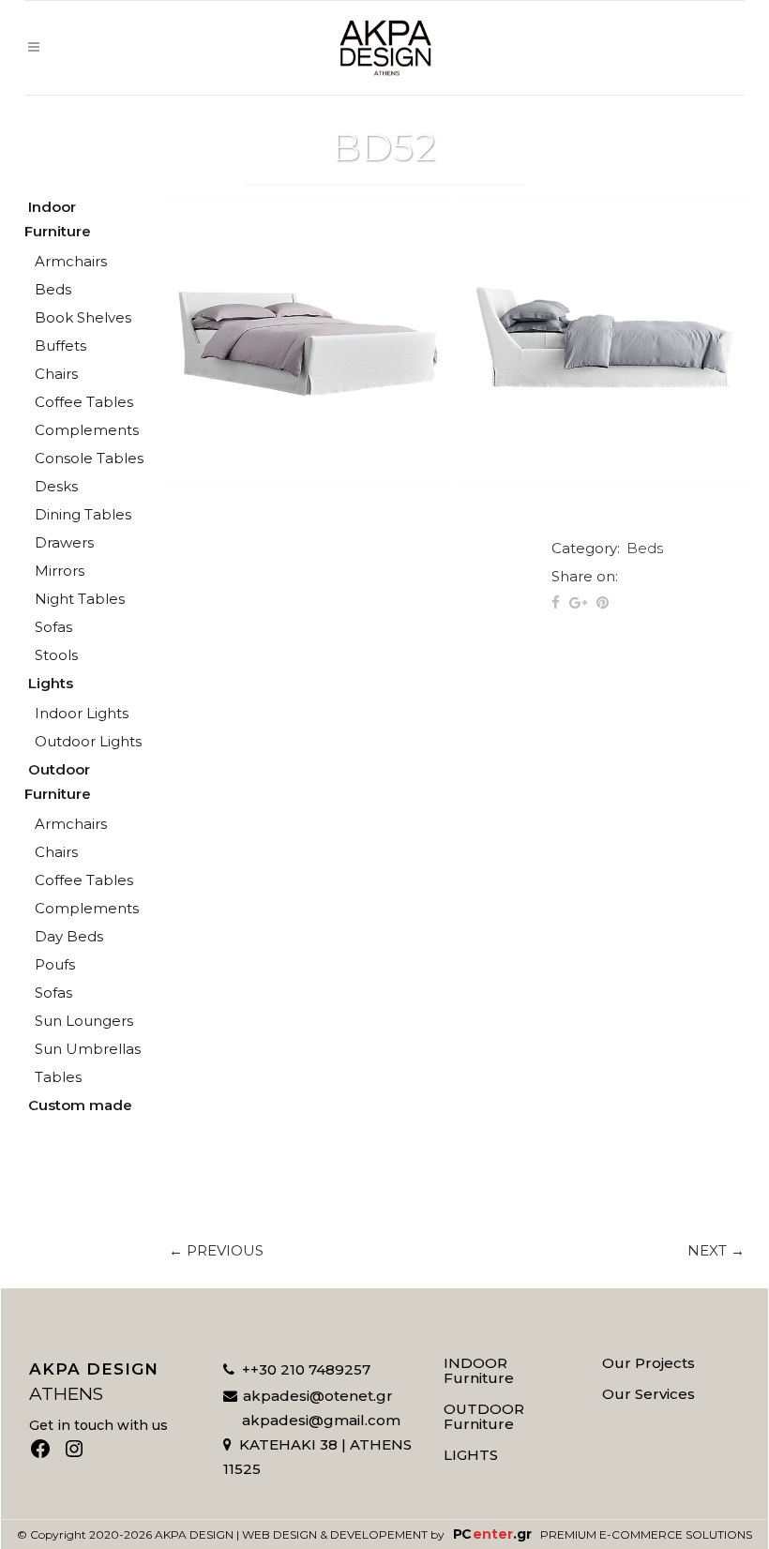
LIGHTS (471, 1455)
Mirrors (59, 570)
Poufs (55, 964)
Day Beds (69, 936)
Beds (53, 289)
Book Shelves (83, 317)
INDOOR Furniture (479, 1371)
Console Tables (89, 458)
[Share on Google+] (578, 602)
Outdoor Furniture (57, 781)
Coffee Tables (84, 402)
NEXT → (716, 1250)
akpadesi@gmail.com (321, 1420)
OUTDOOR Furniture (484, 1417)
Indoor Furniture (57, 219)
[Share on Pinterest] (602, 602)
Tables (58, 1077)
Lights (50, 683)
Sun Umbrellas (88, 1049)
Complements (87, 430)
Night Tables (80, 599)
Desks (56, 486)
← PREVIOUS (216, 1250)
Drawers (64, 542)
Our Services (648, 1394)
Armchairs (71, 261)
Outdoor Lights (88, 741)
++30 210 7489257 (306, 1369)
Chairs (56, 374)
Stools (56, 655)
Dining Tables (83, 514)
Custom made (80, 1105)
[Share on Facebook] (555, 602)
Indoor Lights (81, 713)
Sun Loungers (84, 1021)
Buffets (60, 345)
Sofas (53, 627)
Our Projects (648, 1363)
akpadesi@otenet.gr (318, 1396)
